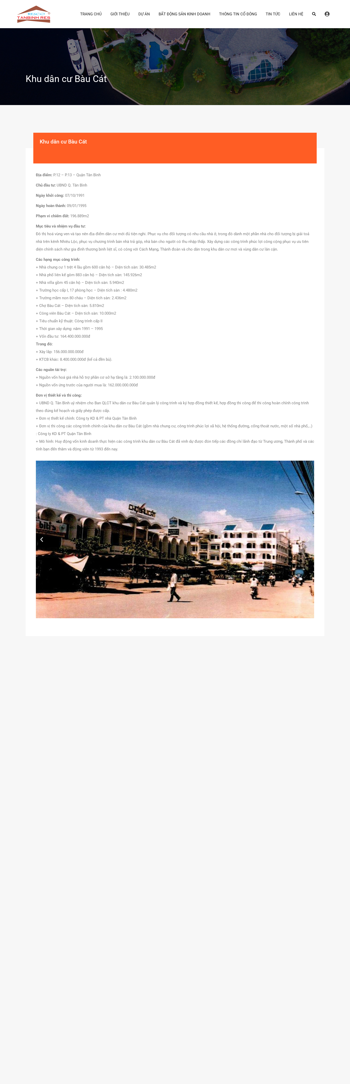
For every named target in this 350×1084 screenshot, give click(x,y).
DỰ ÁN (144, 14)
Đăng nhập (327, 14)
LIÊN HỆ (296, 14)
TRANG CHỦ (91, 14)
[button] (41, 539)
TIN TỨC (273, 14)
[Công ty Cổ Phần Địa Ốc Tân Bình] (33, 20)
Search (314, 14)
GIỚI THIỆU (120, 14)
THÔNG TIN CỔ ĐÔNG (238, 14)
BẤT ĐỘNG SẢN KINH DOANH (184, 14)
